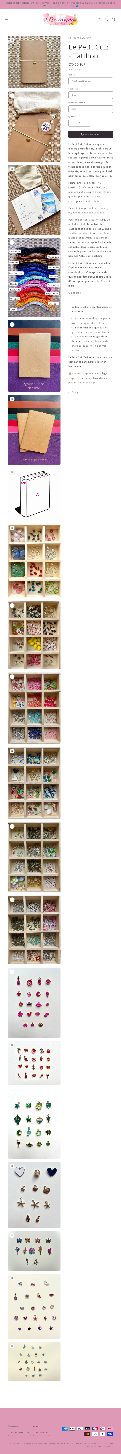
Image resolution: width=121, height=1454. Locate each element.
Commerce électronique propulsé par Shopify (53, 1443)
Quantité (72, 117)
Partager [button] (76, 392)
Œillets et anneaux (76, 103)
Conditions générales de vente (100, 1447)
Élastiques (73, 89)
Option (71, 75)
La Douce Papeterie (25, 1443)
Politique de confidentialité (87, 1443)
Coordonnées (107, 1443)
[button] (6, 19)
